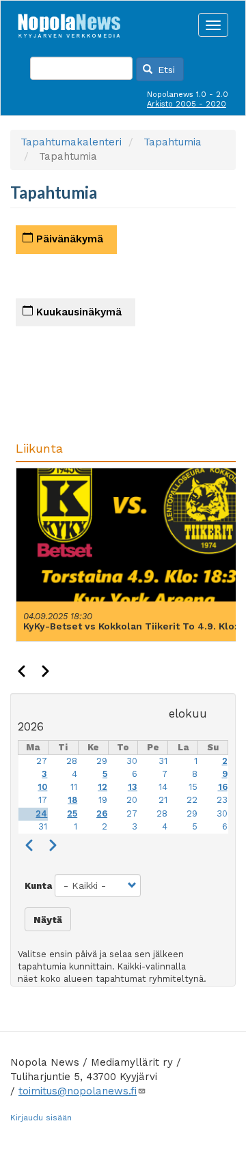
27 (41, 761)
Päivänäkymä (68, 239)
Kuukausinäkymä (77, 312)
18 (72, 800)
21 (163, 800)
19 (102, 800)
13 (132, 787)
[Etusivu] (69, 22)
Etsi (164, 69)
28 (71, 761)
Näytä (47, 919)
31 (163, 761)
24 (41, 813)
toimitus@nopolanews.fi (77, 1091)
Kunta (38, 886)
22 (192, 800)
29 (101, 761)
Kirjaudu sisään (41, 1117)
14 (163, 787)
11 (73, 787)
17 (42, 800)
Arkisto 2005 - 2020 (186, 104)
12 (102, 787)
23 (222, 800)
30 (131, 761)
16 (223, 787)
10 (42, 787)
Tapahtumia (173, 142)
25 (72, 813)
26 (101, 813)
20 (131, 800)
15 (193, 787)
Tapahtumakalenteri (71, 142)
